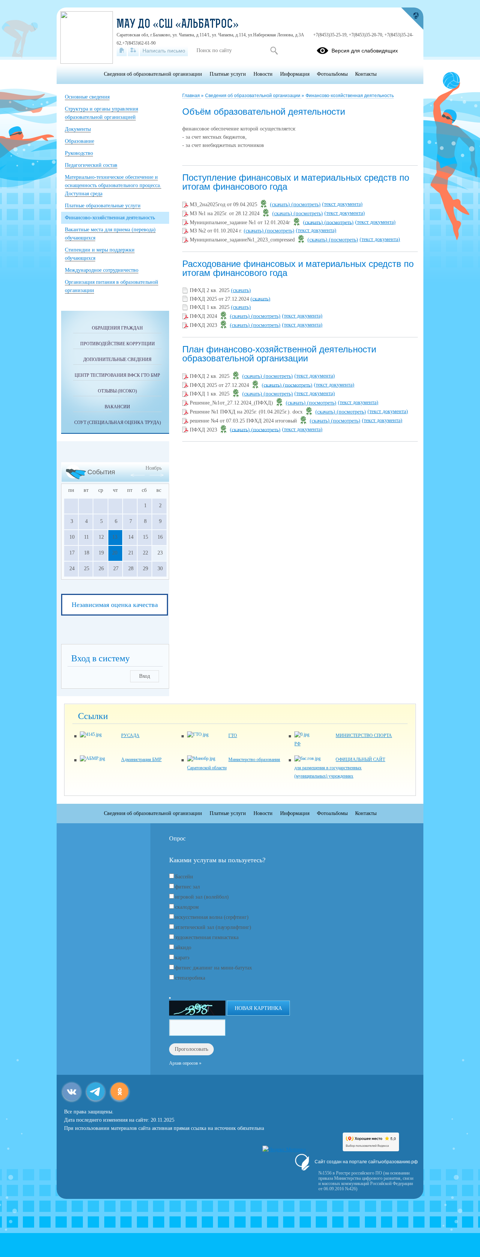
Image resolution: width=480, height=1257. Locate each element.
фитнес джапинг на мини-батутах (213, 968)
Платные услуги (228, 74)
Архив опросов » (185, 1063)
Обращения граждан (117, 328)
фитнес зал (187, 887)
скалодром (187, 907)
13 (114, 537)
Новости (263, 74)
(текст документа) (342, 204)
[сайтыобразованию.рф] (412, 18)
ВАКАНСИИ (117, 406)
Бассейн (184, 876)
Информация (294, 74)
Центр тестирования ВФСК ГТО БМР (117, 375)
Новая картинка (258, 1008)
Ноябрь (154, 468)
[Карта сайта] (133, 50)
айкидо (183, 947)
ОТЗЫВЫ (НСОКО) (117, 391)
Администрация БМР (141, 759)
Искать (273, 50)
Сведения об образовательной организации (253, 95)
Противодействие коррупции (117, 343)
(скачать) (280, 204)
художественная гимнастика (206, 937)
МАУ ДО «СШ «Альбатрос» (178, 25)
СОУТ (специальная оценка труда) (117, 422)
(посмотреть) (306, 204)
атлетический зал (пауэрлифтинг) (213, 927)
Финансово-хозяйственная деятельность (350, 95)
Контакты (365, 74)
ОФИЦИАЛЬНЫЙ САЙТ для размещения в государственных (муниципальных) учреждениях (339, 768)
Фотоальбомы (332, 74)
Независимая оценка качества (115, 604)
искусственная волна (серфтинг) (212, 917)
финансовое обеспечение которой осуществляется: (239, 129)
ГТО (232, 735)
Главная (191, 95)
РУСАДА (130, 735)
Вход (144, 676)
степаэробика (190, 978)
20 (114, 553)
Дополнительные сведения (117, 359)
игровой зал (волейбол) (202, 897)
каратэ (182, 957)
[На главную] (122, 50)
